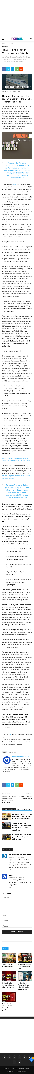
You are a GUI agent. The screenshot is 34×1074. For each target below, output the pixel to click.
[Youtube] (19, 1062)
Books (3, 961)
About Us (21, 1068)
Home (3, 43)
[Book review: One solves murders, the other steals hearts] (9, 976)
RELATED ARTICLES (9, 809)
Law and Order (5, 828)
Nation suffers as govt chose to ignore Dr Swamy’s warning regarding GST (9, 799)
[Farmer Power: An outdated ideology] (9, 958)
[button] (3, 39)
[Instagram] (14, 1057)
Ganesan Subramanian (9, 65)
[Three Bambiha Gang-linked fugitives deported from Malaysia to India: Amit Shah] (6, 825)
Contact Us (28, 1068)
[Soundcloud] (25, 1057)
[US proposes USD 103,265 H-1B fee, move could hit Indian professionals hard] (6, 816)
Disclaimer (14, 1068)
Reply (9, 870)
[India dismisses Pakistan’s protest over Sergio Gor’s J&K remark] (6, 837)
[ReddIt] (21, 69)
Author (4, 752)
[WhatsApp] (17, 69)
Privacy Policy (6, 1068)
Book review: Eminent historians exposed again (24, 966)
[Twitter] (8, 69)
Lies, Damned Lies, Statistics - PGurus (19, 855)
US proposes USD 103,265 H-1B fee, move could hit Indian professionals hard (22, 816)
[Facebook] (4, 69)
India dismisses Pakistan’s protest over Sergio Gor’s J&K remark (21, 837)
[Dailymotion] (4, 1057)
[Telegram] (12, 69)
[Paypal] (19, 1057)
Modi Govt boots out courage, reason (25, 797)
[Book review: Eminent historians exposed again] (25, 958)
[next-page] (6, 844)
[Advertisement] (17, 18)
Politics (4, 839)
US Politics (4, 818)
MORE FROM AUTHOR (23, 809)
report (14, 184)
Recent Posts (12, 752)
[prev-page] (3, 844)
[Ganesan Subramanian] (7, 760)
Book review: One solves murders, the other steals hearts (8, 985)
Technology (10, 43)
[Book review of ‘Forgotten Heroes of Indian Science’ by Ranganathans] (25, 976)
